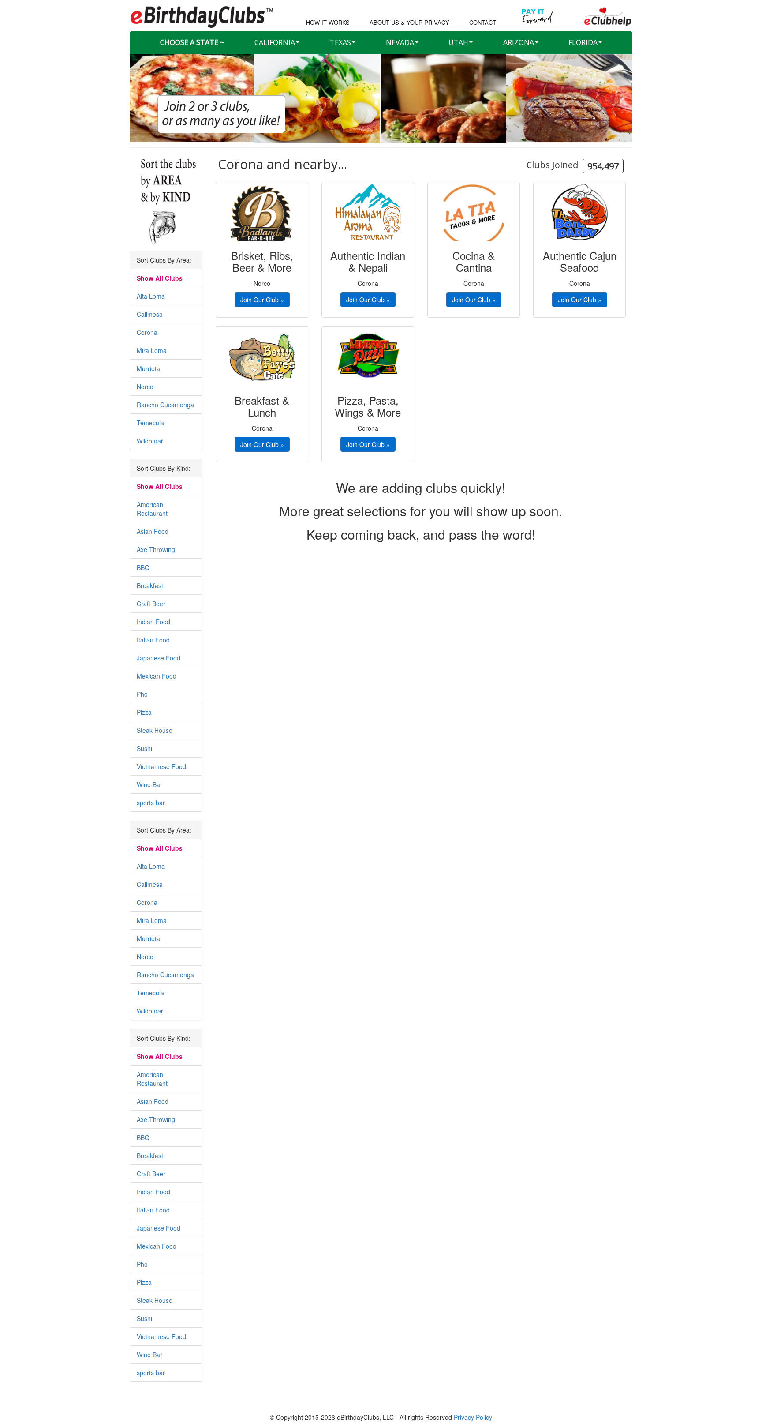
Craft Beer (151, 603)
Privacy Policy (473, 1417)
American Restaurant (152, 509)
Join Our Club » (262, 299)
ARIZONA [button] (518, 42)
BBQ (143, 567)
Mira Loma (152, 350)
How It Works (328, 22)
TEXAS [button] (340, 42)
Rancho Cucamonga (165, 404)
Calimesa (150, 314)
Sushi (144, 748)
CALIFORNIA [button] (274, 42)
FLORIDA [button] (583, 42)
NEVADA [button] (400, 42)
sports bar (151, 802)
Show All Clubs (160, 278)
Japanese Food (158, 657)
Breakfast (150, 585)
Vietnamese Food (161, 766)
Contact (482, 22)
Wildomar (150, 440)
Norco (145, 386)
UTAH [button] (458, 42)
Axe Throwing (156, 549)
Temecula (150, 422)
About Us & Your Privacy (409, 22)
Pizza (144, 712)
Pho (142, 694)
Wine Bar (149, 784)
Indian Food (153, 621)
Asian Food (152, 531)
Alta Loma (151, 296)
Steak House (154, 730)
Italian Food (153, 639)
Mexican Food (156, 676)
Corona (147, 332)
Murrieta (148, 368)
